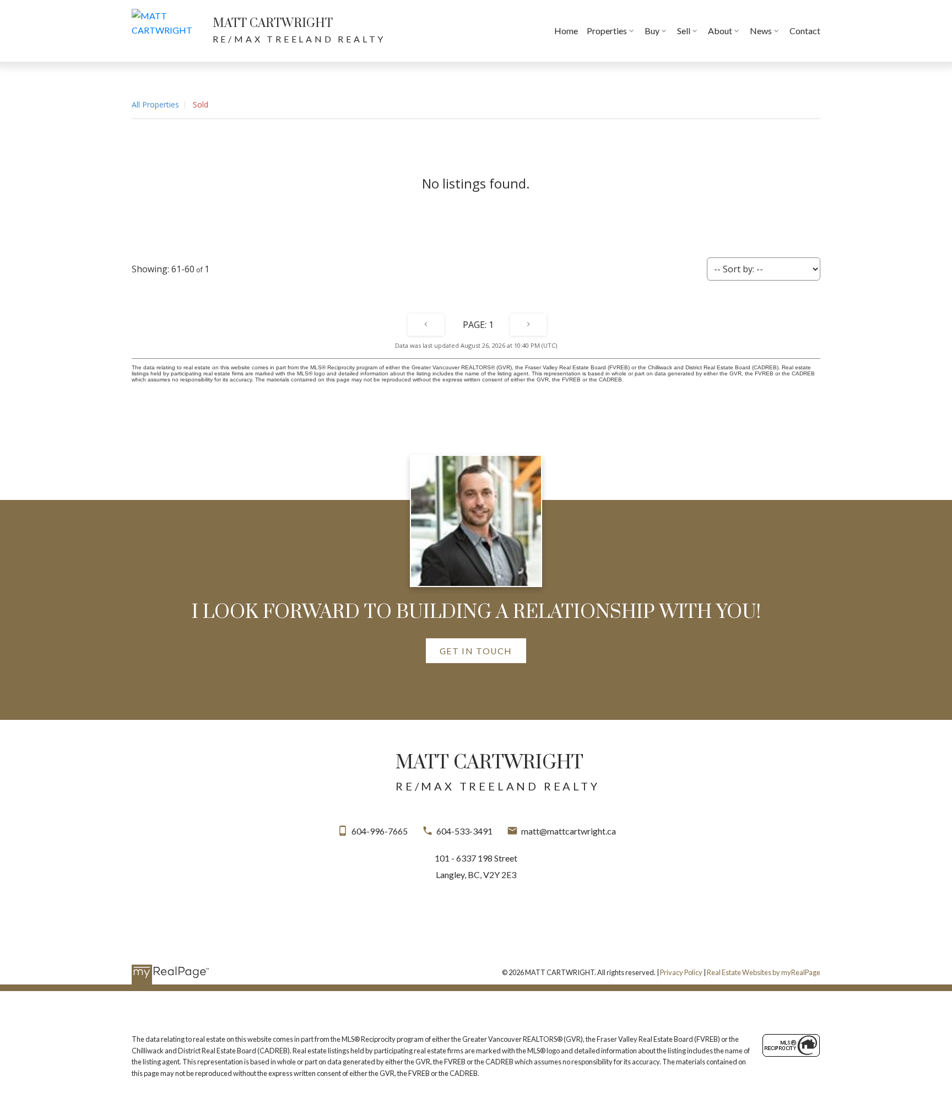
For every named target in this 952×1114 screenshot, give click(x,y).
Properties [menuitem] (607, 30)
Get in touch (476, 650)
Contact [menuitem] (804, 30)
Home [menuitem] (566, 30)
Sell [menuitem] (683, 30)
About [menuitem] (720, 30)
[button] (476, 650)
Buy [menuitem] (652, 30)
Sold (200, 104)
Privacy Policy (681, 972)
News (761, 30)
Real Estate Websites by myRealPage (763, 972)
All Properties (155, 104)
